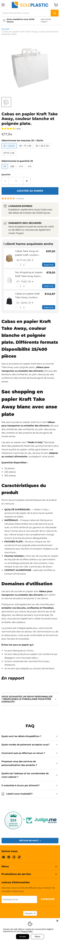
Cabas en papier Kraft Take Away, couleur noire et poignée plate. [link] (28, 295)
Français (29, 913)
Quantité (5, 174)
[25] (4, 169)
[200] (21, 169)
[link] (9, 258)
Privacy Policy (27, 931)
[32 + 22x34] (9, 149)
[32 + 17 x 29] (25, 149)
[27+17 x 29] (9, 156)
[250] (12, 169)
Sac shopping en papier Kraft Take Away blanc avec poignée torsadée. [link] (29, 274)
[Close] (57, 920)
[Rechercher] (55, 13)
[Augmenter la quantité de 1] (27, 181)
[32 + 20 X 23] (42, 149)
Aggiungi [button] (48, 264)
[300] (30, 169)
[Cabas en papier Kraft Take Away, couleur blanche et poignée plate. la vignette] (6, 102)
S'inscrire (48, 899)
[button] (17, 265)
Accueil (5, 29)
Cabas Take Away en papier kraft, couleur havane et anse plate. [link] (27, 253)
